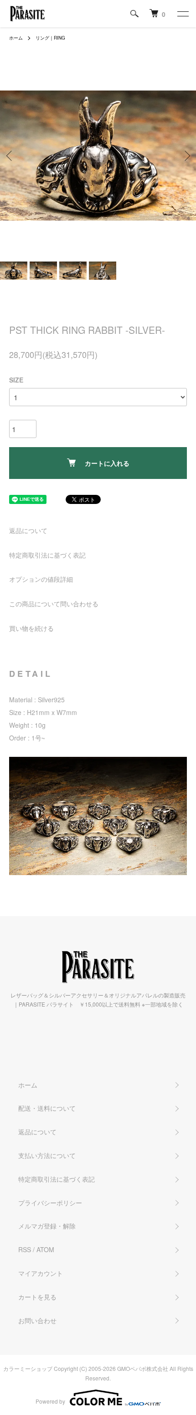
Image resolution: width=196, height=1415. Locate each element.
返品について (28, 530)
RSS (24, 1249)
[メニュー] (182, 13)
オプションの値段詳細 (41, 579)
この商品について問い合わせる (53, 603)
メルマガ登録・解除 (47, 1225)
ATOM (45, 1249)
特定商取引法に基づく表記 (47, 554)
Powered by (50, 1401)
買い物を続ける (31, 628)
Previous (10, 156)
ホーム (16, 38)
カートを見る (37, 1296)
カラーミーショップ (27, 1368)
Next (185, 156)
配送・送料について (47, 1108)
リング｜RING (50, 38)
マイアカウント (40, 1273)
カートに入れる (107, 463)
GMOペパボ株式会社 (142, 1368)
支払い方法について (47, 1155)
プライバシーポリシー (50, 1202)
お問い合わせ (37, 1320)
